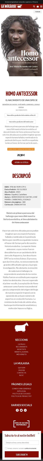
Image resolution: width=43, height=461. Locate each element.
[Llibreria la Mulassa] (11, 6)
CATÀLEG (21, 344)
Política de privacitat (21, 396)
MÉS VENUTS (21, 354)
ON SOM (21, 370)
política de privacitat (30, 448)
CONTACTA (21, 373)
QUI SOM (21, 368)
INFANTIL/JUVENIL (21, 352)
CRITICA (21, 107)
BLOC (21, 375)
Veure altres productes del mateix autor (21, 122)
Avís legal (21, 391)
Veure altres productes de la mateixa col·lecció (21, 115)
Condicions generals (21, 389)
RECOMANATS (21, 347)
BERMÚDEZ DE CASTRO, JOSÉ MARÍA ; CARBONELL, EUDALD (21, 104)
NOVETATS (21, 349)
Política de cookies (21, 394)
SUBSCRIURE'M (22, 455)
